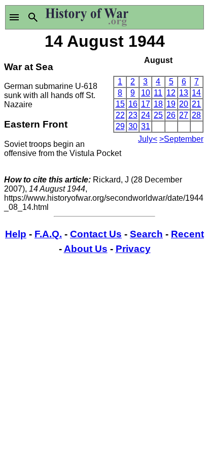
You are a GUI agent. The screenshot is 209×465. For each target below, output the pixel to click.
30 (132, 126)
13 (183, 92)
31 (145, 126)
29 (120, 126)
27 (183, 115)
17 (145, 104)
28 (196, 115)
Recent (187, 234)
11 (158, 92)
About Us (86, 248)
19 (171, 104)
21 (196, 104)
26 (171, 115)
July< (147, 139)
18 (158, 104)
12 (171, 92)
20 (183, 104)
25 (158, 115)
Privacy (133, 248)
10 (145, 92)
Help (15, 234)
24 (145, 115)
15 (120, 104)
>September (181, 139)
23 (132, 115)
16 (132, 104)
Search (146, 234)
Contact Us (96, 234)
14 (196, 92)
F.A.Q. (48, 234)
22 (120, 115)
